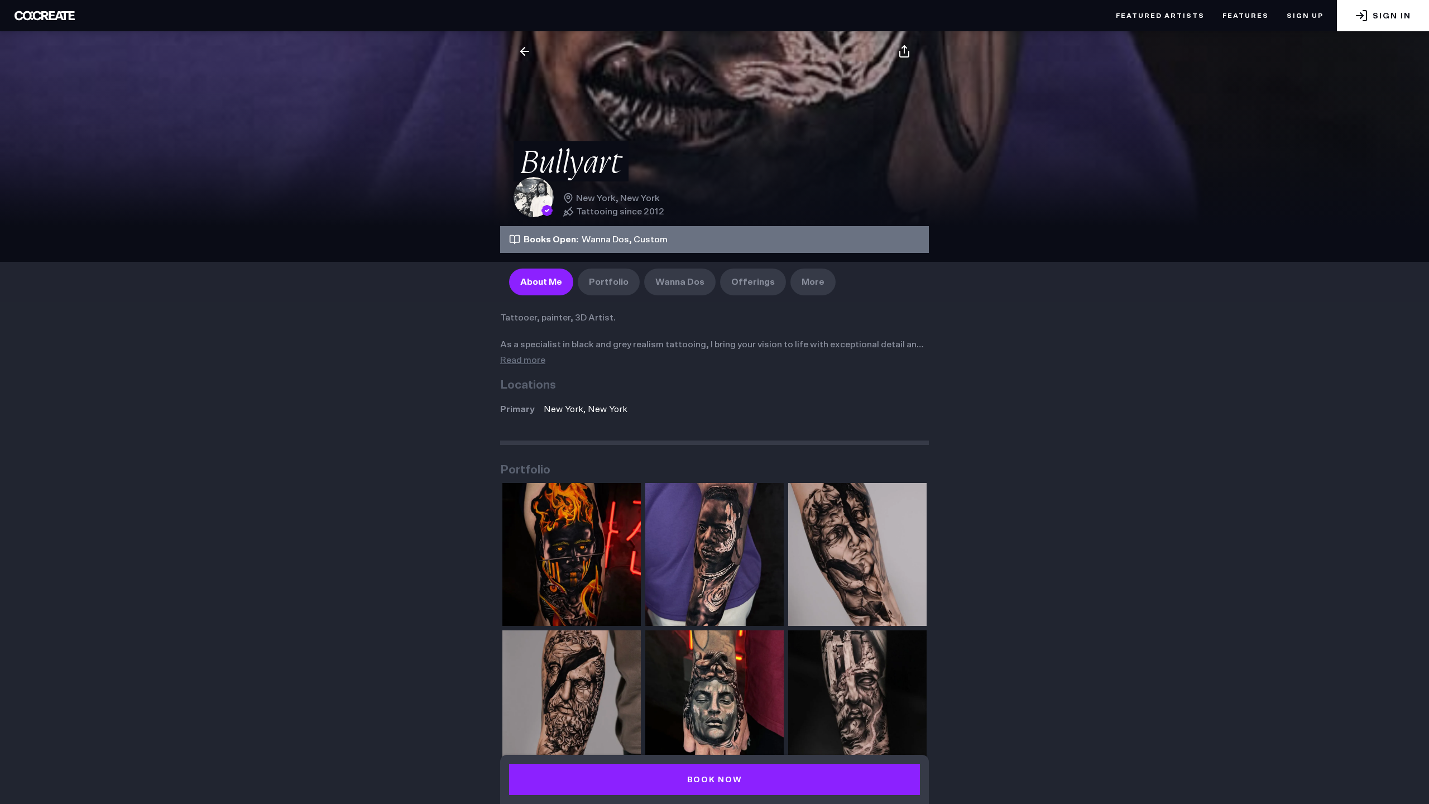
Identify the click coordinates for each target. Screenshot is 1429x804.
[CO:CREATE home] (44, 16)
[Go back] (524, 51)
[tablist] (672, 282)
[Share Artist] (904, 51)
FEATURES (1245, 15)
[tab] (541, 282)
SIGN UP (1305, 15)
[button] (1383, 15)
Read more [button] (522, 360)
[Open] (571, 554)
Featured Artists (1160, 15)
